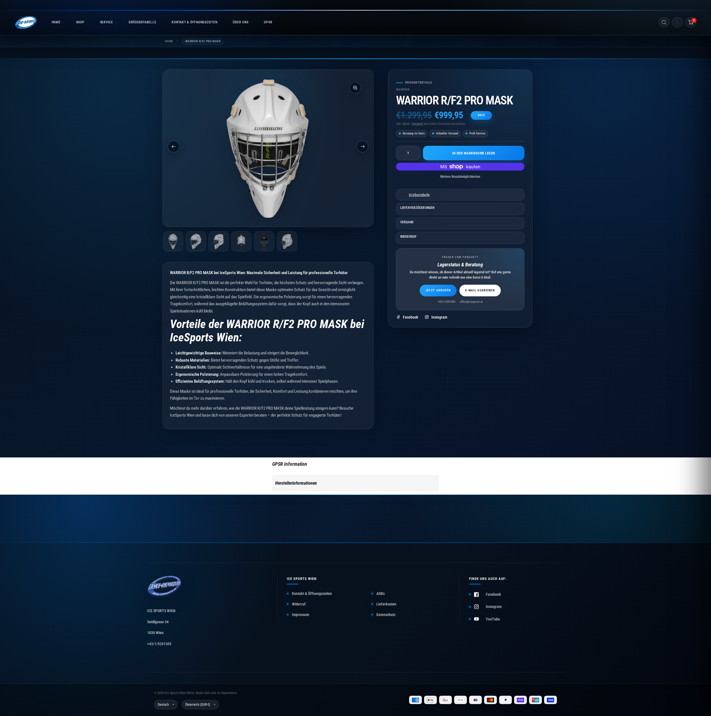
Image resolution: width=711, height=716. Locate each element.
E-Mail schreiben (480, 290)
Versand (417, 124)
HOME (56, 22)
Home (169, 41)
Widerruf (299, 604)
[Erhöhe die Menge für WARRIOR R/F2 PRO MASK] (416, 153)
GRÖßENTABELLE (142, 22)
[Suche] (664, 22)
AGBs (380, 593)
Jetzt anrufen (438, 290)
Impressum (300, 614)
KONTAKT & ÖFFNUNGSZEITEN (194, 22)
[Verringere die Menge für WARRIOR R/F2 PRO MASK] (400, 153)
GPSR (268, 22)
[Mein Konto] (677, 22)
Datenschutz (385, 614)
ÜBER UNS (240, 22)
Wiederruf (408, 237)
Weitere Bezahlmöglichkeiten (460, 177)
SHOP (80, 22)
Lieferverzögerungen (417, 208)
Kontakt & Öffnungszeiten (312, 593)
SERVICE (106, 22)
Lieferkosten (386, 604)
